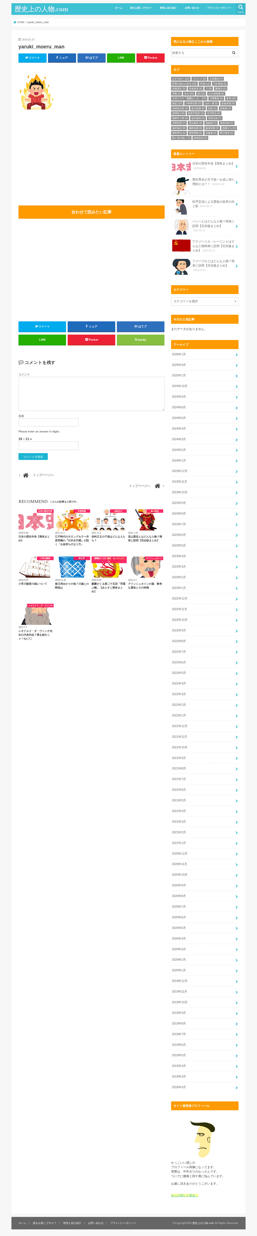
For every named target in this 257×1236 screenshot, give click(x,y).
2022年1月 (179, 715)
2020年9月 (179, 885)
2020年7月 (179, 906)
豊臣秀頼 (195, 133)
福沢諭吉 (179, 128)
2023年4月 (179, 556)
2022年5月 (179, 672)
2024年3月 (179, 439)
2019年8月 (179, 1023)
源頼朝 (211, 123)
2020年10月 (180, 874)
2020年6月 (179, 917)
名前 (21, 416)
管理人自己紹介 (168, 7)
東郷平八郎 (180, 118)
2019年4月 (179, 1065)
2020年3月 (179, 949)
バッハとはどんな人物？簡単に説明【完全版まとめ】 (213, 226)
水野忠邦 (179, 123)
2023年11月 (179, 481)
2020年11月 (179, 864)
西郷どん (229, 128)
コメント (24, 374)
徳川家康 (198, 108)
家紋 (177, 103)
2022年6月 (179, 662)
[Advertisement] (54, 163)
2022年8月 (179, 641)
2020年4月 (179, 938)
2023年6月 (179, 534)
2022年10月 (180, 619)
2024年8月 (179, 407)
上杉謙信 (216, 78)
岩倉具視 (228, 103)
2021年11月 (179, 736)
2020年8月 (179, 896)
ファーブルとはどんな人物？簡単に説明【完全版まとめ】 (213, 265)
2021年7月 (179, 779)
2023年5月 (179, 545)
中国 (205, 83)
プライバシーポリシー (219, 7)
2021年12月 (180, 726)
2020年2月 (179, 959)
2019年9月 (179, 1012)
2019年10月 (180, 1002)
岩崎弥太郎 (180, 108)
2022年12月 (180, 598)
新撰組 (178, 113)
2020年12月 (180, 853)
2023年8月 (179, 513)
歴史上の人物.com (41, 9)
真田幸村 (226, 123)
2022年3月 (179, 694)
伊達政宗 (195, 88)
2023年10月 (180, 492)
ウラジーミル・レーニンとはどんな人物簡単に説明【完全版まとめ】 (213, 246)
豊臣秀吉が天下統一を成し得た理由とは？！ (213, 182)
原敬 (176, 93)
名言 (189, 93)
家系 (231, 98)
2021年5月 (179, 800)
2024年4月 (179, 428)
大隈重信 (216, 98)
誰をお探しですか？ (141, 7)
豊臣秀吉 (179, 133)
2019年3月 (179, 1076)
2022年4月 (179, 683)
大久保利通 (216, 93)
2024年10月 (180, 386)
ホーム (118, 7)
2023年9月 (179, 503)
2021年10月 (180, 747)
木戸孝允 (213, 113)
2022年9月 (179, 630)
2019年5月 (179, 1055)
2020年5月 (179, 928)
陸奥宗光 (200, 138)
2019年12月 (180, 981)
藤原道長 (212, 128)
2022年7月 (179, 651)
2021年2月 (179, 832)
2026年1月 (179, 354)
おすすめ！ (180, 78)
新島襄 (225, 108)
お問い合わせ (192, 7)
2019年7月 (179, 1034)
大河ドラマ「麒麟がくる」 (189, 98)
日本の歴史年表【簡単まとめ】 (213, 166)
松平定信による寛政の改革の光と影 (213, 204)
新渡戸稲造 (196, 113)
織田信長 (195, 128)
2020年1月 (179, 970)
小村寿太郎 (193, 103)
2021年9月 (179, 758)
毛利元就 (214, 118)
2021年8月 (179, 768)
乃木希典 (219, 83)
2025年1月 (179, 375)
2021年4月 (179, 811)
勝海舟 (220, 88)
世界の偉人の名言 (184, 83)
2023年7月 (179, 524)
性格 (212, 108)
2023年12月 (180, 471)
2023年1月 (179, 587)
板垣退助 (198, 118)
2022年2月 (179, 704)
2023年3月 (179, 566)
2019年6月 (179, 1044)
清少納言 (195, 123)
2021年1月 (179, 843)
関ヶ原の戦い (181, 138)
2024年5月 (179, 418)
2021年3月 (179, 821)
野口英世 (226, 133)
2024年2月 (179, 449)
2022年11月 (179, 609)
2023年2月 (179, 577)
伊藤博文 (179, 88)
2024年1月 (179, 460)
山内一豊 (211, 103)
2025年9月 (179, 365)
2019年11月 (179, 991)
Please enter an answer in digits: (39, 431)
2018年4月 (179, 1087)
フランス (199, 78)
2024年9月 (179, 396)
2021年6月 (179, 789)
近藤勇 (211, 133)
